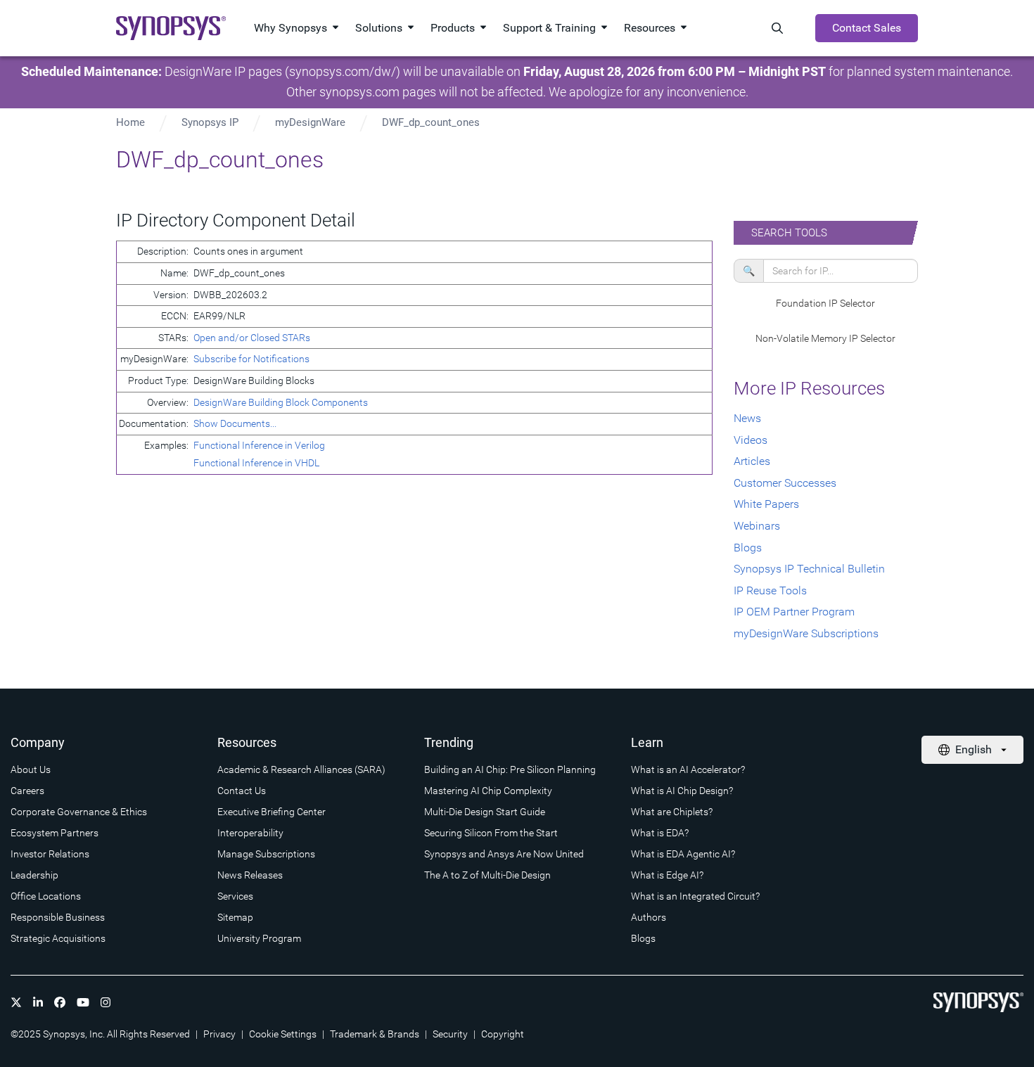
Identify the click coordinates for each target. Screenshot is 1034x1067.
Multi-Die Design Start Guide (484, 811)
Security (450, 1034)
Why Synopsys (290, 27)
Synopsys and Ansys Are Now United (504, 854)
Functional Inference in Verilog (259, 445)
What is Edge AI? (667, 875)
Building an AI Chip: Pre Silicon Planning (510, 769)
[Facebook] (59, 1002)
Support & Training (549, 27)
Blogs (748, 547)
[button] (826, 304)
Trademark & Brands (374, 1034)
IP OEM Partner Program (794, 611)
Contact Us (241, 790)
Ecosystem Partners (54, 832)
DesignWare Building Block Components (280, 402)
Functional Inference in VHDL (256, 462)
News (747, 418)
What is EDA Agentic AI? (683, 854)
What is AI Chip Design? (682, 790)
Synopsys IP (209, 122)
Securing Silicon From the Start (491, 832)
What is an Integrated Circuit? (695, 896)
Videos (750, 440)
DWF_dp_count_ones (431, 122)
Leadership (34, 875)
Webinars (757, 525)
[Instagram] (105, 1002)
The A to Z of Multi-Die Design (487, 875)
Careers (27, 790)
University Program (259, 938)
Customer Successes (785, 483)
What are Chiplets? (672, 811)
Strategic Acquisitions (58, 938)
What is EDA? (660, 832)
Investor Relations (50, 854)
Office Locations (46, 896)
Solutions (378, 27)
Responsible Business (58, 917)
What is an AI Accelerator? (688, 769)
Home (130, 122)
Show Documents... (234, 423)
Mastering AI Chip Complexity (488, 790)
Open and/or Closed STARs (251, 337)
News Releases (250, 875)
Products (452, 27)
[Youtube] (83, 1002)
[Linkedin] (38, 1002)
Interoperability (250, 832)
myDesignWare (310, 122)
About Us (31, 769)
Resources (649, 27)
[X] (16, 1002)
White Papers (766, 504)
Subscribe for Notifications (251, 358)
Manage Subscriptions (266, 854)
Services (235, 896)
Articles (752, 461)
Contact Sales (866, 27)
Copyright (502, 1034)
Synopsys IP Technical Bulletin (809, 568)
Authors (648, 917)
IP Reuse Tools (770, 590)
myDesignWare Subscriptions (806, 633)
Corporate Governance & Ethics (79, 811)
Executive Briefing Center (271, 811)
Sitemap (235, 917)
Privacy (219, 1034)
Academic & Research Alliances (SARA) (301, 769)
